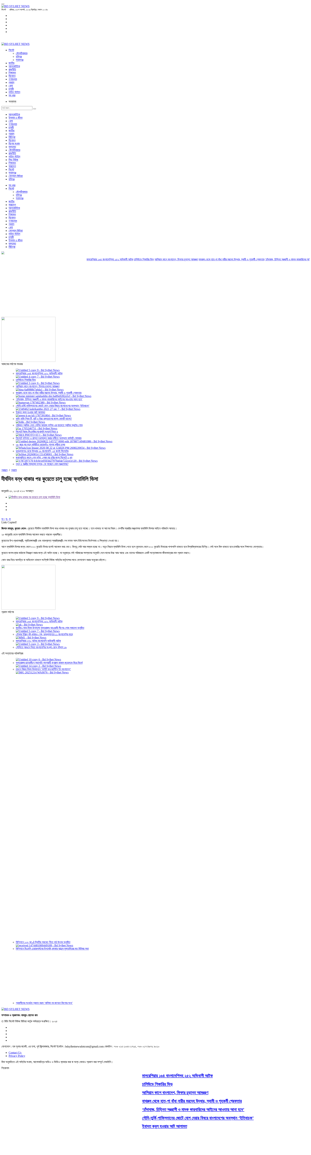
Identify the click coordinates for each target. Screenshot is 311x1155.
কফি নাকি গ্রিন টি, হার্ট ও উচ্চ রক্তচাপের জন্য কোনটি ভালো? (44, 418)
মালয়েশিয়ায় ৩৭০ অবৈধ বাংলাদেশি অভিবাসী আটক (38, 640)
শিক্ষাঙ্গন (12, 72)
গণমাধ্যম (13, 79)
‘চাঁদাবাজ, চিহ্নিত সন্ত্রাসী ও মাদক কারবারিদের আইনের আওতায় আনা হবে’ (49, 399)
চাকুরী (11, 88)
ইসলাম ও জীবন (15, 117)
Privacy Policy (17, 1055)
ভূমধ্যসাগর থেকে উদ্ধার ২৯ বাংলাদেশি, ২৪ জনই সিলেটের (42, 451)
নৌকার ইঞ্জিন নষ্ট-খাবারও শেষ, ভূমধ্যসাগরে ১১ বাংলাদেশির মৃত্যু (44, 634)
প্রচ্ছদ (4, 470)
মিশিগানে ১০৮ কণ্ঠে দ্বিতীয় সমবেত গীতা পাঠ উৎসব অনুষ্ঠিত (43, 942)
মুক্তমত (12, 146)
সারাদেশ (12, 166)
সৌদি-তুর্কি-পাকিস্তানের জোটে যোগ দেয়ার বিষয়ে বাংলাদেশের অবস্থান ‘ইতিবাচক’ (52, 405)
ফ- (7, 519)
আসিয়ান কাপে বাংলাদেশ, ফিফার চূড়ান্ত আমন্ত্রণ (159, 259)
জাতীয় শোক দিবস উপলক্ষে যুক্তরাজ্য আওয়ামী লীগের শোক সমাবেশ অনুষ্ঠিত (50, 627)
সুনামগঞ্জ (19, 59)
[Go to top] (2, 3)
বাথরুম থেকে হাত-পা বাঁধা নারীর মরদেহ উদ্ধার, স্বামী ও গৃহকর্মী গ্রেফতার (214, 259)
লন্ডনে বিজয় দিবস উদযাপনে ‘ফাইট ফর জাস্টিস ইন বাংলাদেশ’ (43, 669)
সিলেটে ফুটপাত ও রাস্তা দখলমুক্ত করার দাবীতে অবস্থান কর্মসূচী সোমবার (48, 438)
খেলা (11, 85)
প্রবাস (11, 82)
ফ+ (3, 519)
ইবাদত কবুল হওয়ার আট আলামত (30, 412)
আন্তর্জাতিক (14, 66)
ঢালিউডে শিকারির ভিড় (126, 259)
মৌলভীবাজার (21, 53)
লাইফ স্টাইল (14, 92)
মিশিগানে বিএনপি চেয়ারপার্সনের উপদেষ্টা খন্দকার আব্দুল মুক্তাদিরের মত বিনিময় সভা (52, 948)
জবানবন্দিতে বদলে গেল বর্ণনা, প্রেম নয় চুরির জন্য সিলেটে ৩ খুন (44, 457)
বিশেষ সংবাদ (14, 143)
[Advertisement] (155, 290)
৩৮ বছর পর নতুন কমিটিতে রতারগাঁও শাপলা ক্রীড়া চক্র (40, 444)
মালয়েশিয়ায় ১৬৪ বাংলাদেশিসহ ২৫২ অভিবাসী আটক (92, 259)
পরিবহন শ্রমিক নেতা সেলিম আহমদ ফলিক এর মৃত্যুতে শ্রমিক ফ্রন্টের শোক (49, 425)
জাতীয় (11, 63)
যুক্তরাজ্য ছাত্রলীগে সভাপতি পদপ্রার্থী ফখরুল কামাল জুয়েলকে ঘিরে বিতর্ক (49, 662)
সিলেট (11, 50)
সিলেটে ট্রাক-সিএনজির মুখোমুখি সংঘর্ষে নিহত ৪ (37, 431)
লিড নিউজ (13, 159)
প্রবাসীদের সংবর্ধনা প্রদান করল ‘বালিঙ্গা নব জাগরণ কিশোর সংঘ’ (44, 1002)
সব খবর (12, 95)
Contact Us (15, 1052)
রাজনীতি (12, 69)
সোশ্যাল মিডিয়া (16, 175)
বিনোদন (12, 76)
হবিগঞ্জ (19, 56)
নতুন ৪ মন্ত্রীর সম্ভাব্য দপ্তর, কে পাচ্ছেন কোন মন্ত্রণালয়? (42, 464)
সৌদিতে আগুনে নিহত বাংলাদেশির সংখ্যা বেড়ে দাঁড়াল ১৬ (41, 647)
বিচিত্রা (12, 137)
